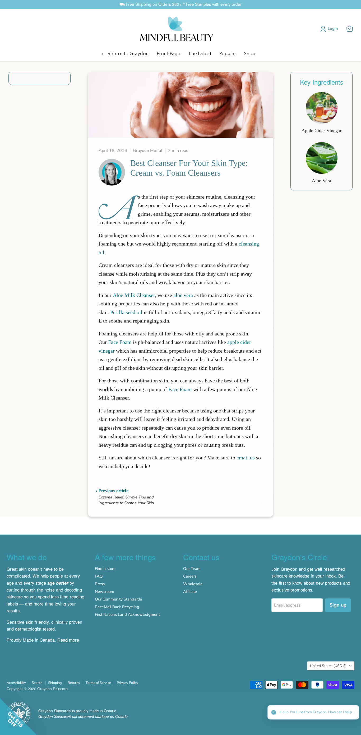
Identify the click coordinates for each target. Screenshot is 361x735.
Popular (227, 53)
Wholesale (192, 584)
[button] (330, 29)
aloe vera (183, 295)
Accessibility (16, 682)
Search (37, 682)
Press (100, 584)
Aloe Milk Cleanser (134, 295)
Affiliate (190, 591)
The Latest (199, 53)
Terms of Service (98, 682)
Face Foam (120, 342)
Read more (68, 640)
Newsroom (104, 591)
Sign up (338, 605)
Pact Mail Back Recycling (117, 606)
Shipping (55, 682)
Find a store (105, 568)
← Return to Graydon (125, 53)
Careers (190, 576)
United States (328, 665)
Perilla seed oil (126, 312)
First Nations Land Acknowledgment (127, 614)
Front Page (168, 53)
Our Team (192, 568)
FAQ (99, 576)
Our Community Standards (118, 599)
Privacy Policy (127, 682)
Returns (74, 682)
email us (246, 457)
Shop (249, 53)
